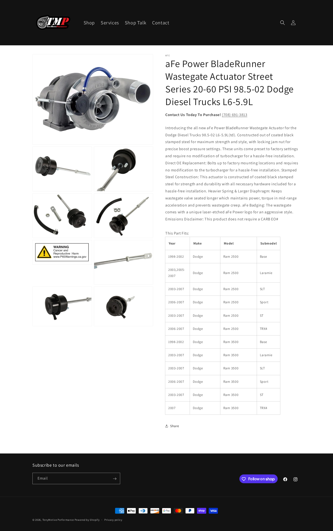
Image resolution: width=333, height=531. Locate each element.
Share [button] (174, 426)
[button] (282, 22)
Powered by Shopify (87, 519)
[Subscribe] (114, 478)
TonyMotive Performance (58, 519)
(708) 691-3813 (234, 114)
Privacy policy (113, 519)
